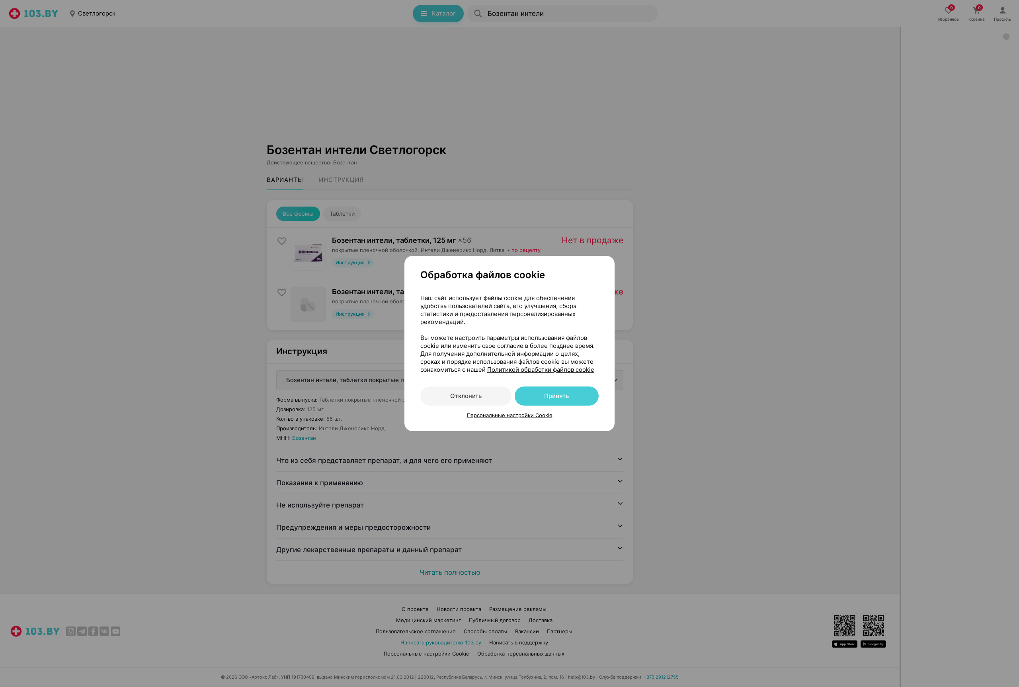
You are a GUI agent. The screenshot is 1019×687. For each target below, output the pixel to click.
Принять (556, 396)
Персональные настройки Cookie (509, 415)
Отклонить (466, 396)
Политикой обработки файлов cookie (540, 369)
